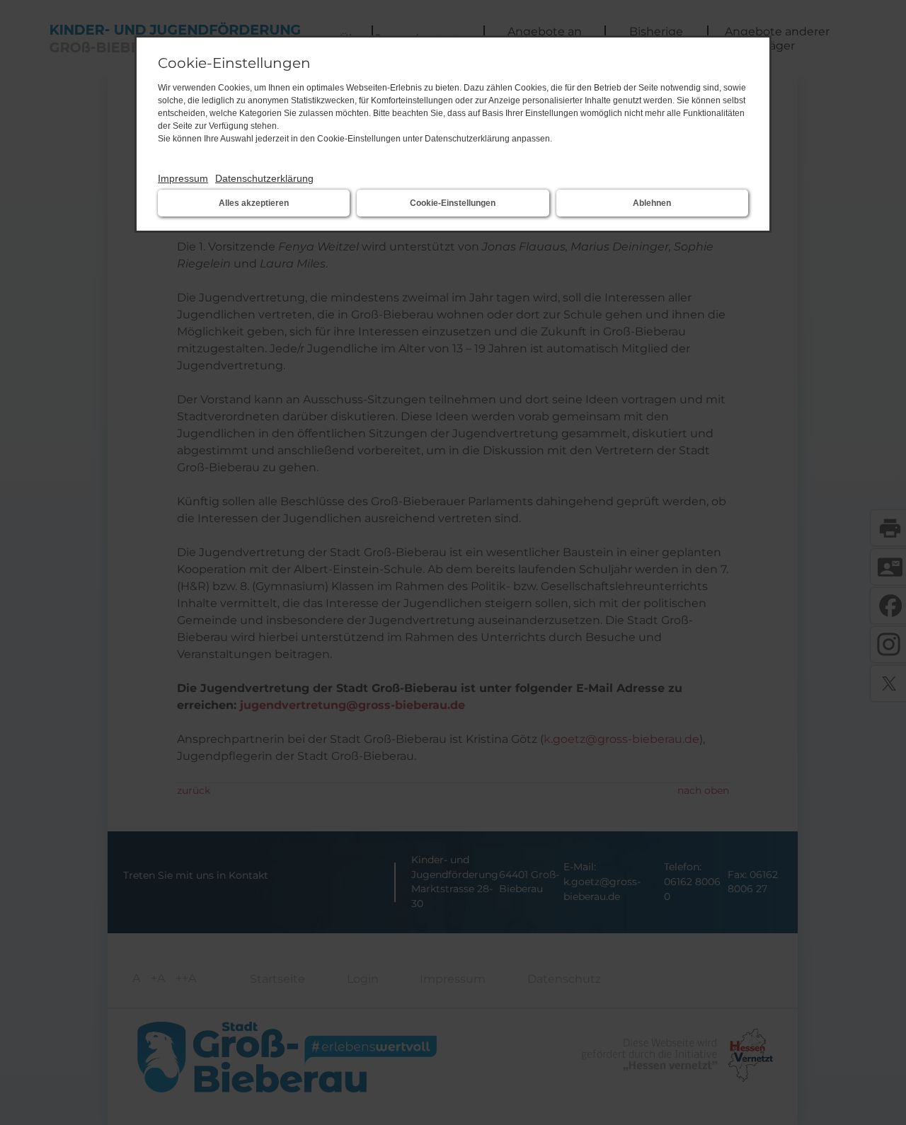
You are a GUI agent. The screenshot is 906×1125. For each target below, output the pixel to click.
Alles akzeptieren (254, 203)
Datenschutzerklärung (264, 178)
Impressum (183, 178)
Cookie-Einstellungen (452, 203)
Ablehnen (652, 203)
